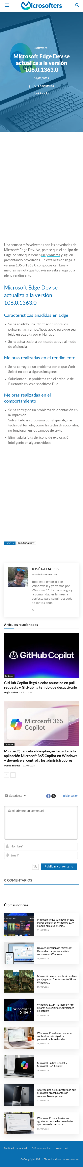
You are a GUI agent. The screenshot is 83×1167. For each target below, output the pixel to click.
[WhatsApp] (48, 146)
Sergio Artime (11, 692)
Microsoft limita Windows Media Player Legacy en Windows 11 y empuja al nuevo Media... (55, 923)
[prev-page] (6, 775)
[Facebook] (29, 146)
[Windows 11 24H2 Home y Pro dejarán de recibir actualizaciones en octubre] (19, 1010)
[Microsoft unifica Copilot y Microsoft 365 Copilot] (19, 1066)
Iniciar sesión (70, 796)
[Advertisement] (41, 197)
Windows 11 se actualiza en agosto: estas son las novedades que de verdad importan (55, 1121)
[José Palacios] (18, 589)
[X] (39, 146)
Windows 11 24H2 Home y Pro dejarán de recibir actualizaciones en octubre (55, 1008)
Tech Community (26, 543)
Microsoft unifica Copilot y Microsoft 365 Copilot (52, 1065)
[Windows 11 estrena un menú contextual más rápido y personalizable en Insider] (19, 1038)
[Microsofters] (41, 6)
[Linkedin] (57, 146)
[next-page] (13, 775)
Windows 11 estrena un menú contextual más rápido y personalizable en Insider (54, 1036)
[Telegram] (66, 146)
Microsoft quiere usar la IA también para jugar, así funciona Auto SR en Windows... (57, 979)
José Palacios (41, 93)
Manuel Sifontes (12, 766)
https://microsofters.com (44, 574)
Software (41, 48)
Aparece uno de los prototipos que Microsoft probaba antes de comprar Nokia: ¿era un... (56, 1093)
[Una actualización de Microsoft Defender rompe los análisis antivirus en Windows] (19, 953)
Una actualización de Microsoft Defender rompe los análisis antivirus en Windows (54, 951)
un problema (50, 255)
